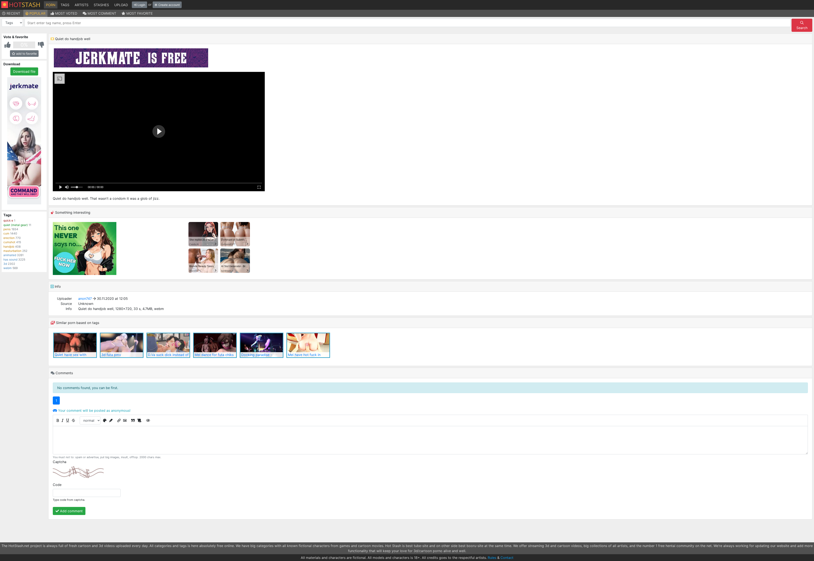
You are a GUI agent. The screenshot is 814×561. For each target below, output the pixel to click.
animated (9, 255)
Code (57, 485)
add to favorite (26, 53)
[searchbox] (408, 22)
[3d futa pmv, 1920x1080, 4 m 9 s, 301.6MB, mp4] (121, 345)
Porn (50, 5)
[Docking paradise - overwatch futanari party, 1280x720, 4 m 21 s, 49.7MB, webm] (261, 345)
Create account (169, 5)
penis (7, 229)
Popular (36, 13)
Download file (24, 71)
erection (9, 238)
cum (6, 233)
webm (7, 268)
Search (801, 28)
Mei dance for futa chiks (214, 355)
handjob (8, 246)
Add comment (71, 511)
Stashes (101, 5)
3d (5, 263)
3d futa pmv (111, 355)
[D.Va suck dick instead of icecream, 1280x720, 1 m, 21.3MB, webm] (168, 345)
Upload (121, 5)
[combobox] (408, 23)
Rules (492, 557)
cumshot (9, 242)
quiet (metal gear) (15, 225)
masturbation (12, 251)
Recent (13, 13)
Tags (65, 5)
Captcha (59, 462)
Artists (81, 5)
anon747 (85, 298)
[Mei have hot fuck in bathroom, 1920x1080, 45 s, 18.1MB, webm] (308, 345)
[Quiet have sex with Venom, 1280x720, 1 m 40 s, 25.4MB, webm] (75, 345)
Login (141, 5)
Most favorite (139, 13)
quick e (8, 220)
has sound (10, 259)
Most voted (65, 13)
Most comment (101, 13)
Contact (506, 557)
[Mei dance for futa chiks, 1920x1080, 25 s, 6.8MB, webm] (215, 345)
